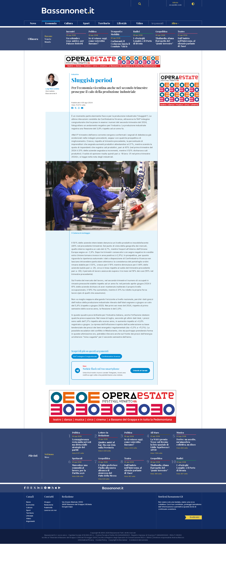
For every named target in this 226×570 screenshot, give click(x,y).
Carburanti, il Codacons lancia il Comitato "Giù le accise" (120, 45)
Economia (50, 23)
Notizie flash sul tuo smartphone (101, 368)
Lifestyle (122, 23)
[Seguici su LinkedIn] (38, 488)
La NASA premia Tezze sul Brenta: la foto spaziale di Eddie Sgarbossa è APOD (160, 444)
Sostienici (194, 517)
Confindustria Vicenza (111, 356)
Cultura (68, 23)
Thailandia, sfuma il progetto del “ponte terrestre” (165, 41)
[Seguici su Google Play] (59, 488)
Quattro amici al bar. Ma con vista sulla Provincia (106, 445)
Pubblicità (48, 507)
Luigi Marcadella (52, 89)
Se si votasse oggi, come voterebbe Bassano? (98, 41)
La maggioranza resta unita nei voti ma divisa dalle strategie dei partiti (81, 444)
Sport (86, 23)
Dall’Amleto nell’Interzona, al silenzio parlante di (186, 42)
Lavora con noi (50, 510)
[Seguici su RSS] (53, 488)
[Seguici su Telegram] (45, 488)
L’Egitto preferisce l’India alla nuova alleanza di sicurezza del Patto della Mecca (108, 470)
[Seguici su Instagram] (28, 488)
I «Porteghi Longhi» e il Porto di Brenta (142, 41)
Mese (47, 457)
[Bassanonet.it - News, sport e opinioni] (68, 10)
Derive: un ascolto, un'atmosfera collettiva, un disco (186, 442)
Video (139, 23)
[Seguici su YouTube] (49, 488)
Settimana (49, 454)
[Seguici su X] (35, 488)
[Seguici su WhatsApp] (42, 488)
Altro (174, 23)
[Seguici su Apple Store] (56, 488)
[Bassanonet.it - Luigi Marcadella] (52, 79)
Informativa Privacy (86, 540)
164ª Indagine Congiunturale (85, 356)
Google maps (67, 507)
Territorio (104, 23)
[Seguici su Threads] (31, 488)
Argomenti (157, 23)
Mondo (48, 42)
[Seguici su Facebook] (25, 488)
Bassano (48, 36)
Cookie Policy (101, 540)
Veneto (48, 39)
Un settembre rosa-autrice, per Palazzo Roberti (75, 41)
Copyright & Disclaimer (118, 540)
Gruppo (47, 502)
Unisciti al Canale (140, 370)
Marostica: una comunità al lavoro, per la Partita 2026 (79, 469)
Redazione (48, 505)
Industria (75, 74)
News (33, 23)
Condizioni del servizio (138, 540)
